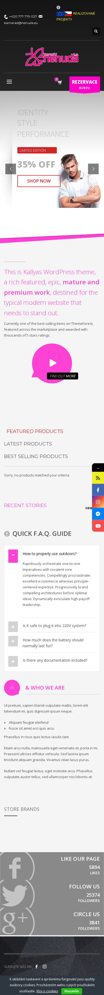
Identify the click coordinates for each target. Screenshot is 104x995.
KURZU (84, 84)
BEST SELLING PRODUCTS (36, 456)
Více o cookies (47, 991)
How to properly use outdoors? (50, 553)
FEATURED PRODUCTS (35, 431)
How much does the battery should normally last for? (53, 642)
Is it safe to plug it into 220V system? (54, 625)
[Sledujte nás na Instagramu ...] (45, 966)
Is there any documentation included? (55, 660)
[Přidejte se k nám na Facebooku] (37, 966)
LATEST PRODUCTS (28, 444)
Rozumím (72, 991)
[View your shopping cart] (59, 82)
